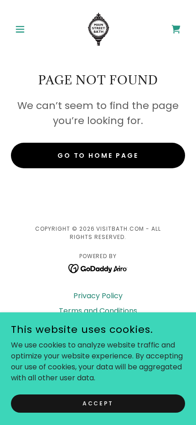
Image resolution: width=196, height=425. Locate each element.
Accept (98, 403)
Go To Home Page (98, 155)
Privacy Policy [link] (98, 295)
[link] (98, 29)
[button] (24, 29)
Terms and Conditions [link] (98, 311)
